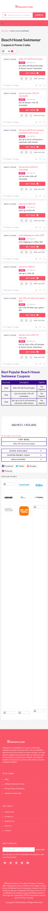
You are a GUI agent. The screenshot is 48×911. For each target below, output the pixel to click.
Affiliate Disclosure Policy (14, 784)
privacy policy (11, 857)
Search (39, 15)
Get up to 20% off (27, 266)
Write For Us (9, 821)
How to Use (9, 812)
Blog (6, 779)
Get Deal (31, 73)
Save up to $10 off (27, 203)
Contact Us (9, 816)
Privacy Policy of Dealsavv (15, 788)
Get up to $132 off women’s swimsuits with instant (31, 131)
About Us (8, 826)
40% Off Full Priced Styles (31, 59)
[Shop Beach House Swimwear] (24, 424)
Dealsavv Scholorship (13, 793)
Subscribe (40, 849)
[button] (7, 466)
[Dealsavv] (24, 6)
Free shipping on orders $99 (31, 235)
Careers (8, 830)
